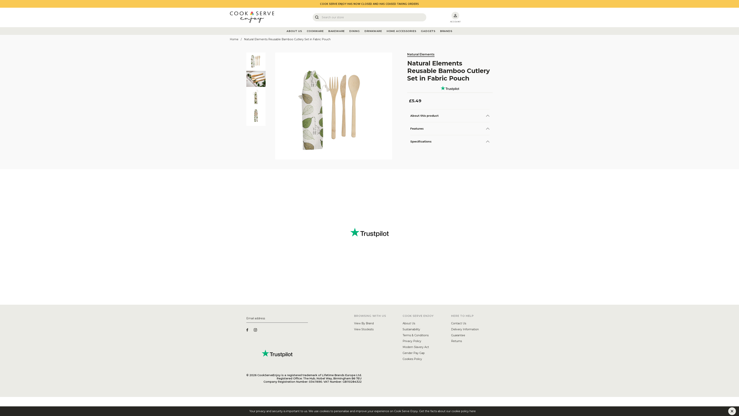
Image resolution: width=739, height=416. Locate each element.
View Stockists (364, 329)
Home (234, 39)
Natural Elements (421, 54)
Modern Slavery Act (416, 347)
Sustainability (411, 329)
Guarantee (458, 335)
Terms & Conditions (416, 335)
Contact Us (458, 323)
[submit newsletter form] (306, 318)
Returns (456, 341)
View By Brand (364, 323)
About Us (409, 323)
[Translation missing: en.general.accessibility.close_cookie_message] (732, 411)
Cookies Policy (412, 359)
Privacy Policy (412, 341)
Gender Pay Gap (414, 353)
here (479, 411)
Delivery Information (465, 329)
